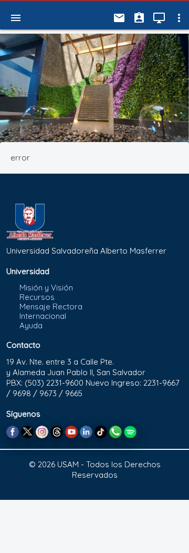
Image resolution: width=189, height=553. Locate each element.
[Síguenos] (12, 431)
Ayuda (31, 325)
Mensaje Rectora (50, 306)
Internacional (42, 316)
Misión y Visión (46, 288)
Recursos (37, 297)
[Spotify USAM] (130, 431)
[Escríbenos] (115, 431)
